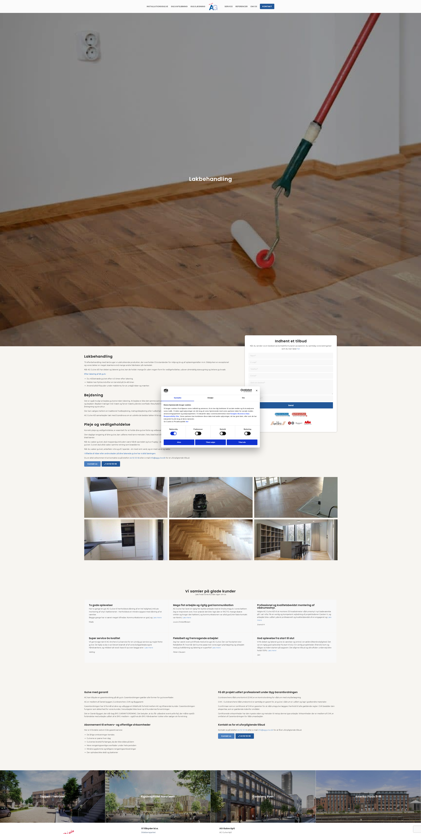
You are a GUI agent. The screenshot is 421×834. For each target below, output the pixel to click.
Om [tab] (243, 398)
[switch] (198, 433)
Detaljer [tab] (211, 398)
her (187, 421)
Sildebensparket (148, 832)
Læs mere (157, 618)
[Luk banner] (256, 390)
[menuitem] (157, 6)
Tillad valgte (210, 442)
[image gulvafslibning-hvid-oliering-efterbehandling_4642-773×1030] (296, 498)
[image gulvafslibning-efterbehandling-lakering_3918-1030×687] (211, 498)
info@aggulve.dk (157, 458)
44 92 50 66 (135, 458)
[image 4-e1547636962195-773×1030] (211, 540)
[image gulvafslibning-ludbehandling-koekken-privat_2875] (126, 540)
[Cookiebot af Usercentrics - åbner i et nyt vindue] (242, 390)
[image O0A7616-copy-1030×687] (296, 540)
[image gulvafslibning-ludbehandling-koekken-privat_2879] (126, 498)
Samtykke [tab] (177, 398)
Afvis (179, 442)
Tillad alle (242, 442)
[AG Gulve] (213, 6)
